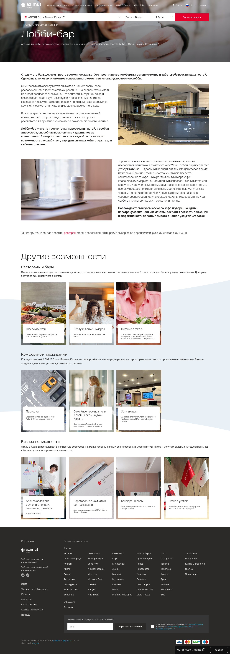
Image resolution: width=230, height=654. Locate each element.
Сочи (163, 553)
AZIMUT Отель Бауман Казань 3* (41, 24)
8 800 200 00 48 (29, 562)
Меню (203, 5)
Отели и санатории (57, 5)
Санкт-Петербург (73, 558)
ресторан (70, 232)
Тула (163, 579)
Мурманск (118, 579)
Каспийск (93, 594)
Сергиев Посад (145, 589)
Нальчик (116, 584)
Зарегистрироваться (130, 626)
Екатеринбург (95, 558)
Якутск (189, 568)
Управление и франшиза (34, 588)
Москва (68, 553)
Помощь (25, 614)
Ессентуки (93, 563)
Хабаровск (191, 553)
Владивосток (71, 589)
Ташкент (68, 607)
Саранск (141, 574)
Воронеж (69, 594)
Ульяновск (166, 589)
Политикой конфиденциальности (180, 626)
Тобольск (166, 568)
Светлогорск (143, 584)
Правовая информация (62, 640)
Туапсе (164, 574)
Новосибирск (144, 553)
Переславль (143, 568)
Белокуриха (70, 584)
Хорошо (219, 650)
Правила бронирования (165, 629)
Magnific (35, 643)
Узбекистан (70, 601)
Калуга (91, 589)
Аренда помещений (32, 609)
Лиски (115, 568)
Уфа (163, 594)
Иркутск (92, 574)
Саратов (141, 579)
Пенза (140, 563)
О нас (24, 583)
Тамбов (165, 563)
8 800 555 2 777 (28, 570)
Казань (92, 584)
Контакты (153, 5)
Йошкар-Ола (95, 579)
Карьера (26, 594)
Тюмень (165, 584)
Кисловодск (118, 563)
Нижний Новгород (122, 594)
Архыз (67, 574)
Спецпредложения (82, 5)
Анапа (67, 568)
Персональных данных (194, 624)
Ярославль (191, 574)
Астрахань (69, 579)
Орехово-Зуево (145, 558)
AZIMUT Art (139, 5)
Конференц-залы (103, 5)
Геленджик (94, 553)
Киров (115, 558)
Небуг (115, 589)
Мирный (117, 574)
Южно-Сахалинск (195, 563)
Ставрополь (167, 558)
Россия (68, 548)
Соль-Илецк (143, 594)
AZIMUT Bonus (123, 5)
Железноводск (96, 568)
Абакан (68, 563)
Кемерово (117, 553)
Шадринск (191, 558)
